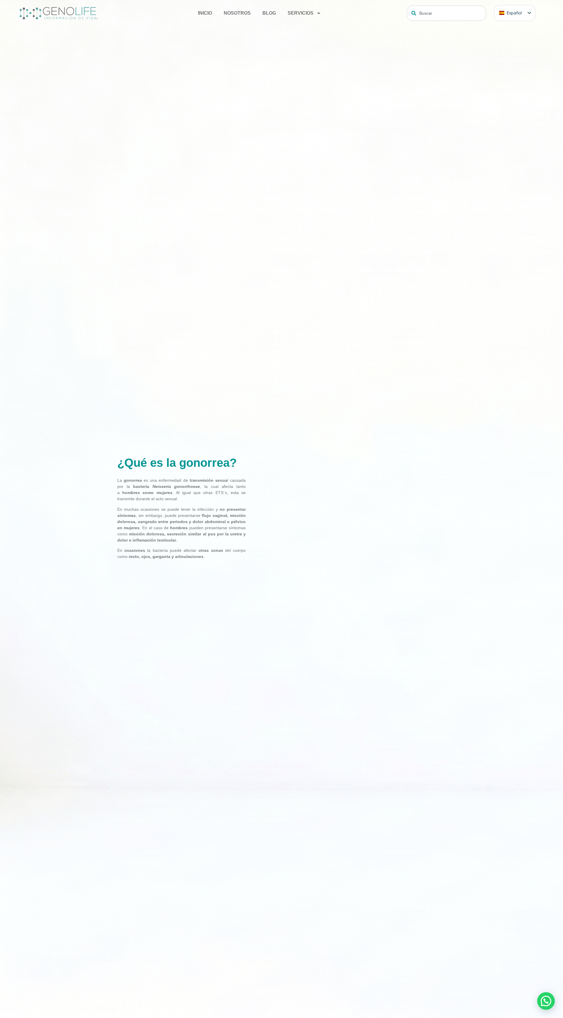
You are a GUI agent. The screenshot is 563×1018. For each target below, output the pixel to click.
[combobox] (446, 13)
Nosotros (237, 13)
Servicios (300, 13)
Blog (269, 13)
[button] (546, 1001)
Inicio (205, 13)
